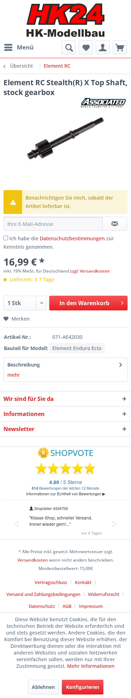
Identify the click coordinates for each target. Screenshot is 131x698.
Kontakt (83, 582)
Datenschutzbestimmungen (72, 238)
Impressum (91, 606)
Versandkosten (32, 560)
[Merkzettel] (86, 47)
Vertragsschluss (51, 582)
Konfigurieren (82, 687)
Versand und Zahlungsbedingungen (43, 594)
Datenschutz (42, 606)
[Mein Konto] (103, 47)
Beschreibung (23, 364)
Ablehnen (43, 687)
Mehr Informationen (91, 666)
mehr (13, 374)
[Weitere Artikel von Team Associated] (104, 103)
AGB (67, 606)
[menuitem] (18, 47)
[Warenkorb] (120, 47)
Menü (25, 47)
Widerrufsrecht (103, 594)
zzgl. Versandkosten (90, 271)
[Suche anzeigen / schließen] (68, 47)
